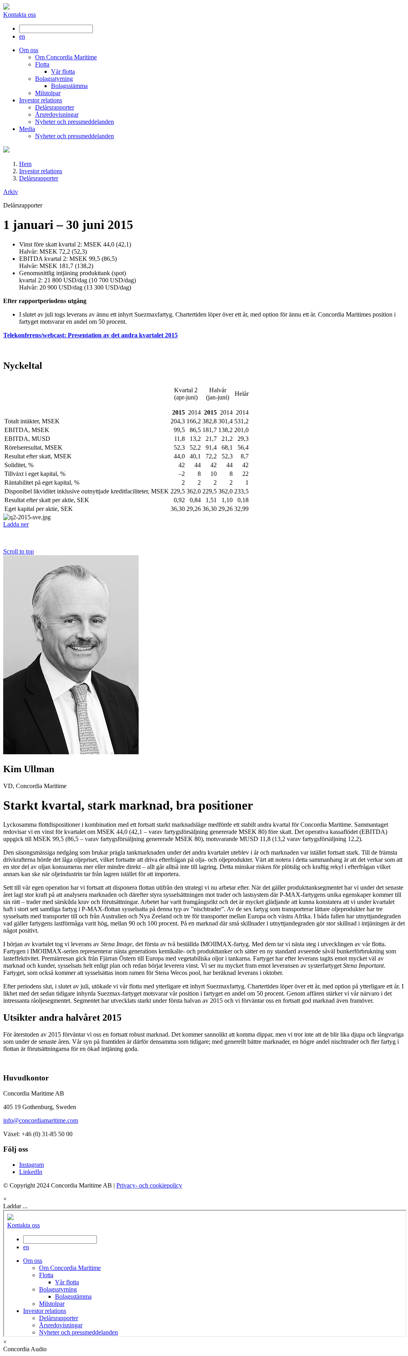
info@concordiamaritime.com (40, 1120)
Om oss (28, 50)
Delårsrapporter (54, 107)
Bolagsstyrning (54, 78)
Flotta (42, 64)
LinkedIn (30, 1171)
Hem (25, 163)
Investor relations (40, 100)
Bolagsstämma (69, 85)
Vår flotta (63, 71)
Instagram (31, 1164)
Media (27, 128)
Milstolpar (48, 93)
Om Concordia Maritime (66, 57)
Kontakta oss (19, 14)
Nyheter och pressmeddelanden (74, 121)
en (22, 36)
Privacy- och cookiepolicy (149, 1185)
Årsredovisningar (56, 114)
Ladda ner (16, 524)
